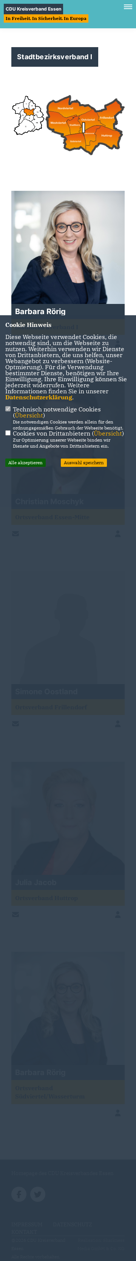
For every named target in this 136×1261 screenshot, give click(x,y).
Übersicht (29, 415)
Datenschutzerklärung (38, 397)
